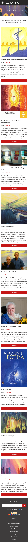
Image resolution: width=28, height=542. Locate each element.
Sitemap (14, 534)
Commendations (14, 526)
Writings (15, 509)
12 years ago (8, 392)
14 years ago (8, 479)
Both (22, 509)
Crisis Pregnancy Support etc (14, 523)
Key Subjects (14, 536)
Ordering (14, 539)
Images (9, 509)
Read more (14, 80)
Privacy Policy (14, 528)
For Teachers (14, 521)
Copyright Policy (14, 531)
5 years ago (7, 62)
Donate (14, 518)
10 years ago (8, 275)
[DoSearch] (24, 505)
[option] (9, 509)
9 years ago (7, 125)
